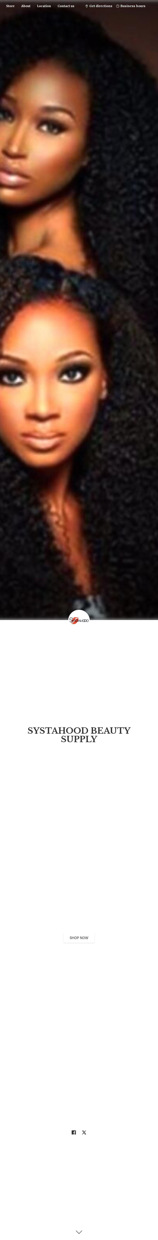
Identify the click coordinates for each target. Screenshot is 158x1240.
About (25, 6)
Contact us (66, 6)
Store (10, 6)
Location (44, 6)
